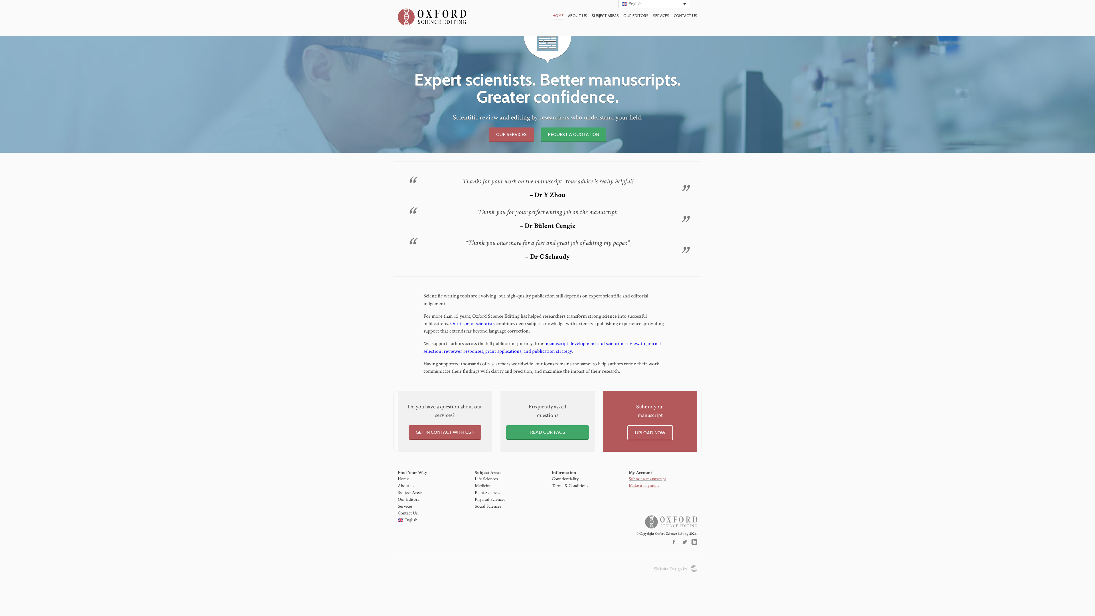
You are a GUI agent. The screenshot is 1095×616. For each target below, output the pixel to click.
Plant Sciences (487, 493)
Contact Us (408, 513)
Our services (511, 134)
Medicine (483, 486)
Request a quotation (573, 134)
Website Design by (670, 569)
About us (577, 15)
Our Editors (635, 15)
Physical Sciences (490, 499)
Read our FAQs (547, 432)
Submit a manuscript (647, 479)
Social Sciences (488, 506)
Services (661, 15)
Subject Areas (605, 15)
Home (558, 15)
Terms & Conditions (570, 486)
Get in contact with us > (445, 432)
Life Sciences (486, 479)
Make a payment (644, 486)
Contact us (685, 15)
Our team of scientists (472, 323)
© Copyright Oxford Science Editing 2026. (666, 533)
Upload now (650, 432)
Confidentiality (565, 479)
